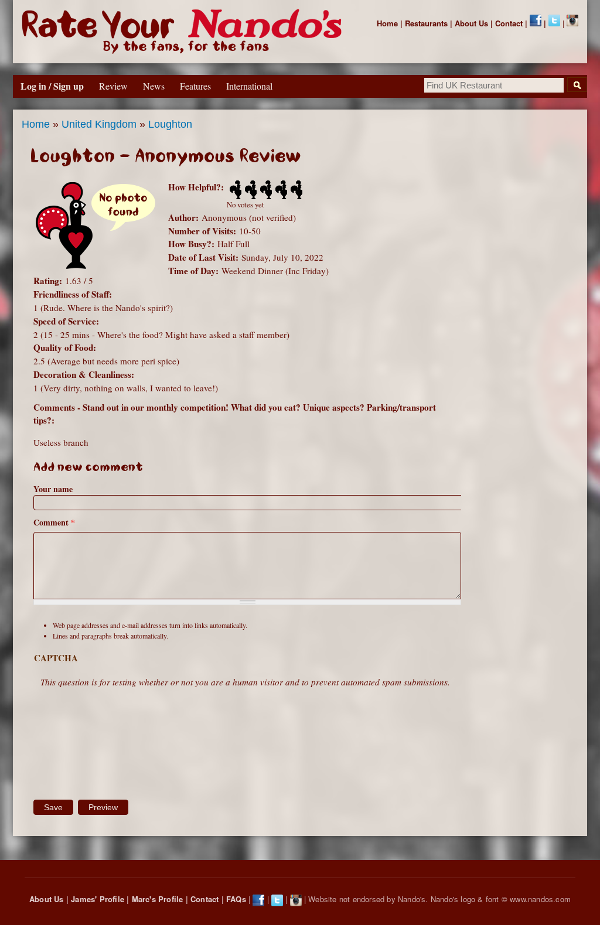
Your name (53, 489)
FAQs (236, 898)
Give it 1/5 (234, 189)
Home (387, 23)
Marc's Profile (157, 898)
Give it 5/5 (295, 189)
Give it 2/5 (249, 189)
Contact (509, 23)
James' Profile (97, 898)
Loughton (170, 124)
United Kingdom (99, 124)
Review (113, 86)
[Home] (184, 31)
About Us (471, 23)
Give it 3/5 (264, 189)
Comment (54, 522)
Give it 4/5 (280, 189)
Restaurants (426, 23)
